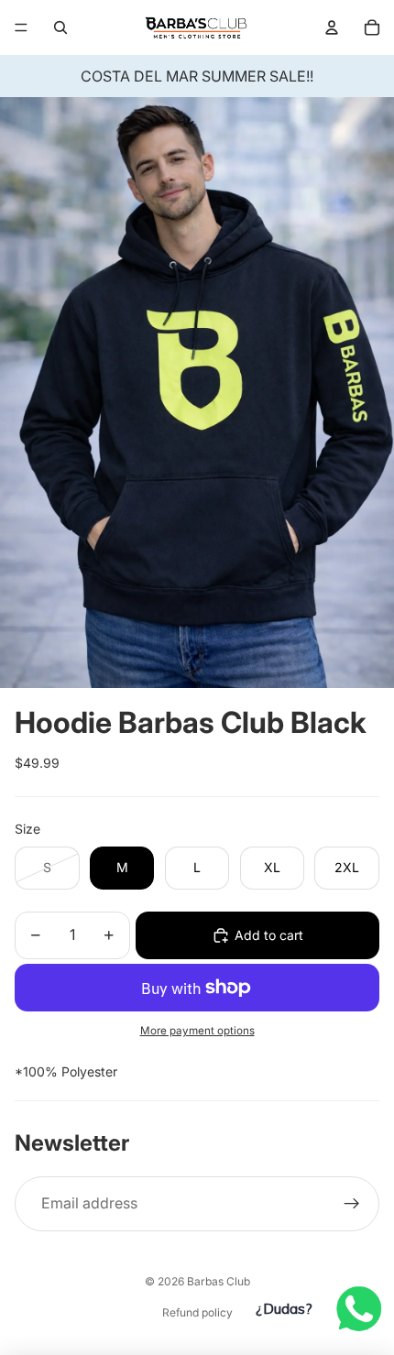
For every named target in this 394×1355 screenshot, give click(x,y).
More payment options (197, 1030)
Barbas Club (218, 1281)
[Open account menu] (332, 27)
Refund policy (197, 1312)
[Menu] (21, 27)
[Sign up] (352, 1204)
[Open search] (60, 27)
